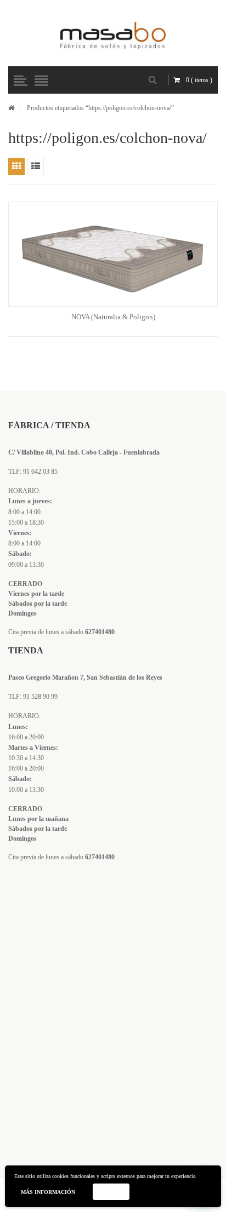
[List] (35, 166)
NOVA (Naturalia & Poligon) (113, 317)
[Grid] (16, 166)
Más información (48, 1192)
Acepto (110, 1191)
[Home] (11, 108)
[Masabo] (113, 35)
